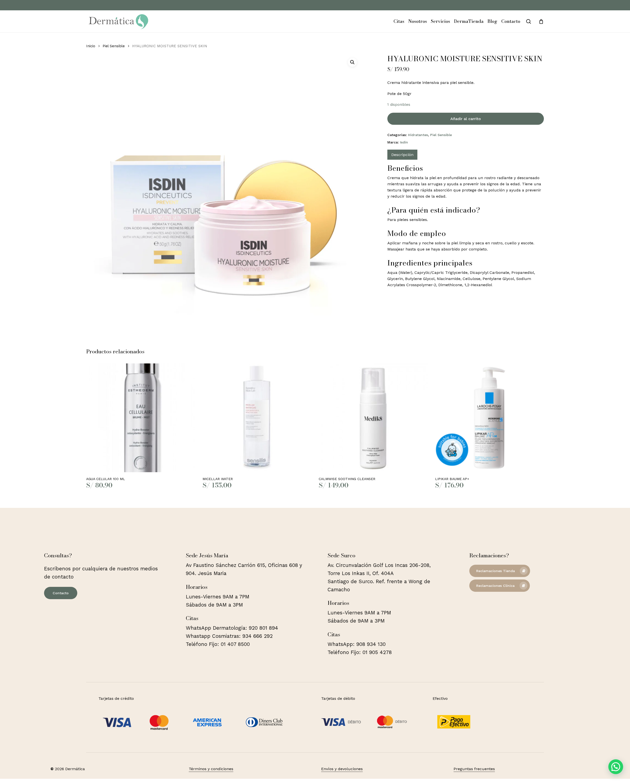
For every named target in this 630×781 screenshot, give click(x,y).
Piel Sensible (114, 46)
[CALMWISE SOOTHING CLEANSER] (373, 417)
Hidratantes (418, 135)
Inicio (90, 46)
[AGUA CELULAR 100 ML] (140, 417)
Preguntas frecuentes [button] (474, 768)
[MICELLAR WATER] (257, 417)
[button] (352, 62)
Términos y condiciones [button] (211, 768)
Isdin (404, 142)
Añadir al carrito (465, 118)
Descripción (402, 154)
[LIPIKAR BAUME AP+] (489, 417)
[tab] (402, 155)
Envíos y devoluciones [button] (342, 768)
